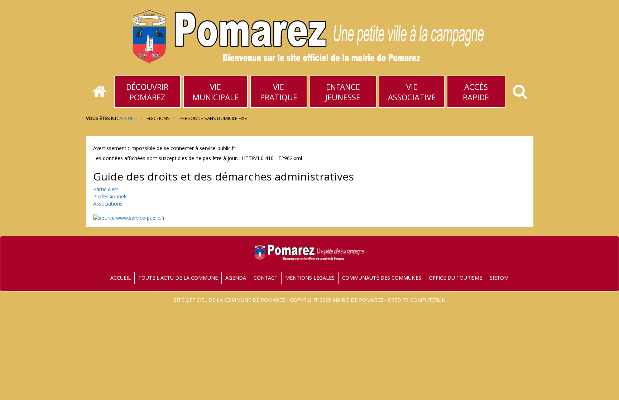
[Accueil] (99, 91)
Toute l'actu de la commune (178, 277)
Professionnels (110, 196)
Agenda (235, 277)
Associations (108, 203)
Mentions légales (310, 277)
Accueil (128, 118)
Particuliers (106, 189)
